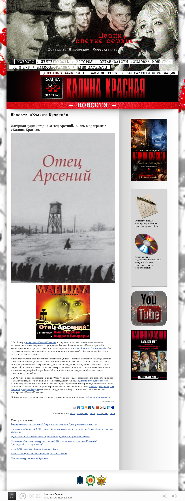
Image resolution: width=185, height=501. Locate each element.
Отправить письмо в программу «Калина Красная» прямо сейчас (147, 223)
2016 (79, 413)
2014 (92, 413)
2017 (72, 413)
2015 (85, 413)
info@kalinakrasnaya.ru (98, 397)
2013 (99, 413)
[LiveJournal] (94, 407)
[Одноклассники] (86, 407)
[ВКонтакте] (78, 407)
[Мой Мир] (90, 407)
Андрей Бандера (30, 389)
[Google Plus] (97, 407)
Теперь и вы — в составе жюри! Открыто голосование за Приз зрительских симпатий (54, 424)
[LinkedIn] (109, 407)
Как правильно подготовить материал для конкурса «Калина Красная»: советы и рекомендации (148, 262)
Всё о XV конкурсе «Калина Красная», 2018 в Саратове (39, 453)
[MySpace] (113, 407)
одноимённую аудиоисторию (93, 380)
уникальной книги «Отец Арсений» (88, 348)
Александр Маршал (99, 386)
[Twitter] (82, 407)
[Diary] (101, 407)
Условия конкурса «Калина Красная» (29, 458)
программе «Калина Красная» (40, 342)
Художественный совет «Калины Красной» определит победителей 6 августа (50, 436)
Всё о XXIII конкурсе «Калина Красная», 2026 (34, 448)
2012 (105, 413)
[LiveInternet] (105, 407)
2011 (112, 413)
